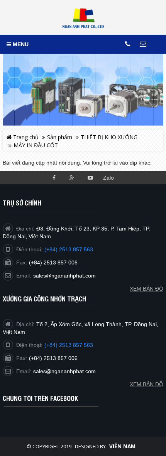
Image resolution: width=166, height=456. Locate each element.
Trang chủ (25, 137)
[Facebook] (53, 177)
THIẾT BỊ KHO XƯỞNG (109, 137)
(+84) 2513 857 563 (68, 345)
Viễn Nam (122, 446)
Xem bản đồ (146, 384)
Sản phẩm (59, 137)
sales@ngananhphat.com (64, 371)
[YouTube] (90, 177)
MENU (20, 44)
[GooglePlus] (72, 177)
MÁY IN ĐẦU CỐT (36, 145)
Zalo (108, 178)
